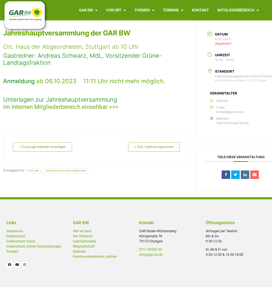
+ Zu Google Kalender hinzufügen (42, 147)
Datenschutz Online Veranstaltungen (33, 246)
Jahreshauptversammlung (65, 170)
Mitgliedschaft (84, 246)
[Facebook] (9, 265)
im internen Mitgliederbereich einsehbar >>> (61, 106)
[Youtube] (17, 265)
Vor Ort (113, 10)
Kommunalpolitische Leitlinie (94, 257)
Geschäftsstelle (84, 241)
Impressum (14, 231)
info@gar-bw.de (151, 255)
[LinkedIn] (245, 174)
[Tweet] (235, 174)
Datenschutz (15, 236)
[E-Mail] (254, 174)
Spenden (79, 251)
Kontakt (200, 10)
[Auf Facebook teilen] (226, 174)
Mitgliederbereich (235, 10)
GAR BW (86, 10)
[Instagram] (24, 265)
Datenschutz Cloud (20, 241)
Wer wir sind (82, 231)
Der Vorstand (82, 236)
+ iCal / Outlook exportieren (154, 147)
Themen (142, 10)
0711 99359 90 (150, 250)
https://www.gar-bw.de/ (232, 123)
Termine (171, 10)
